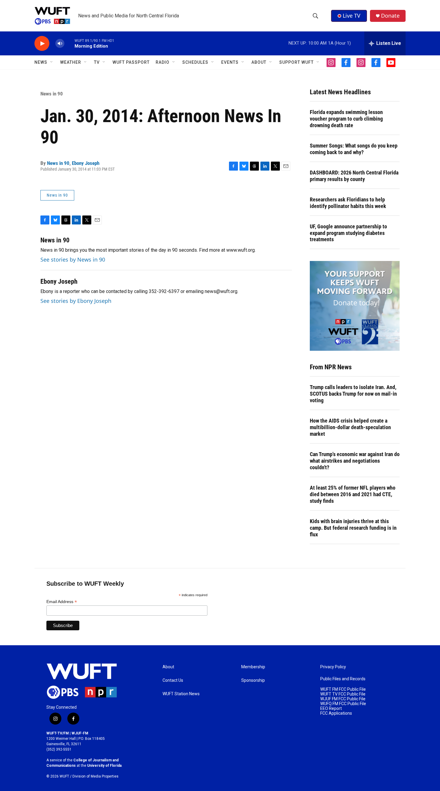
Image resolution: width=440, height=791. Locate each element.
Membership (253, 667)
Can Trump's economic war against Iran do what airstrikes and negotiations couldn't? (355, 460)
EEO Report (331, 708)
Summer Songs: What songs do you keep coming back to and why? (353, 148)
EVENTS (230, 62)
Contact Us (173, 680)
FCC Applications (336, 713)
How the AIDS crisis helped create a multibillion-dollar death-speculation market (350, 427)
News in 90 (51, 94)
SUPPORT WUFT (296, 62)
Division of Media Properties (95, 776)
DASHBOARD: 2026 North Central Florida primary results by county (354, 175)
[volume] (60, 43)
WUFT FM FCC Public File (343, 689)
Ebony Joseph (85, 163)
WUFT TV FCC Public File (342, 694)
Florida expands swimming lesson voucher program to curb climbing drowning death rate (346, 118)
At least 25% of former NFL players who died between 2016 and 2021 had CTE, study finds (352, 494)
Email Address (61, 602)
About (168, 667)
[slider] (69, 43)
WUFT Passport (131, 62)
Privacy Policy (333, 667)
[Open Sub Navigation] (51, 62)
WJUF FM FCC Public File (342, 699)
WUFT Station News (181, 694)
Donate (390, 16)
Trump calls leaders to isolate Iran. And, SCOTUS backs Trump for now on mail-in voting (353, 393)
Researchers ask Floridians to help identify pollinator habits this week (348, 202)
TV (97, 62)
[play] (42, 43)
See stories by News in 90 (72, 259)
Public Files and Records (342, 679)
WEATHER (70, 62)
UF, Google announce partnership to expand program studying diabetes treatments (348, 233)
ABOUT (258, 62)
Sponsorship (253, 680)
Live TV (351, 15)
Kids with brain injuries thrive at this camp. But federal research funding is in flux (353, 528)
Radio (162, 62)
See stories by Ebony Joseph (75, 300)
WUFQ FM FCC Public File (343, 704)
